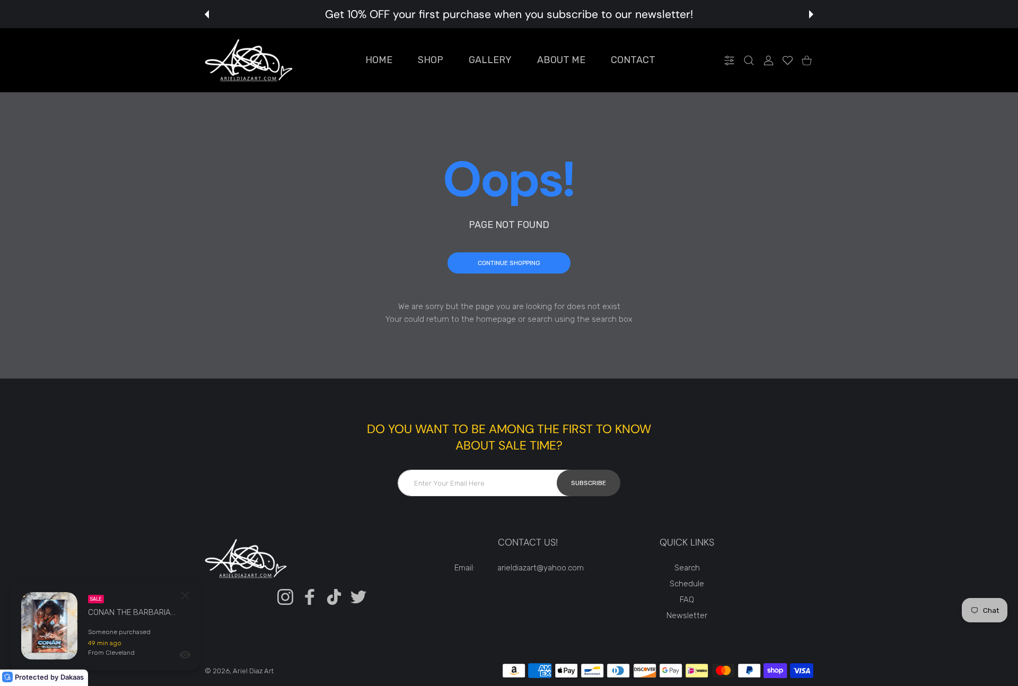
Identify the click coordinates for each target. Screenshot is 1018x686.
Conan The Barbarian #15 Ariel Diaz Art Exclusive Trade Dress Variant (133, 612)
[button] (207, 14)
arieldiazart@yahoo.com (540, 568)
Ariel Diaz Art (253, 671)
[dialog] (749, 60)
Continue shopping (509, 263)
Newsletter (686, 615)
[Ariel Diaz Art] (249, 60)
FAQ (687, 599)
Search (687, 568)
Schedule (687, 583)
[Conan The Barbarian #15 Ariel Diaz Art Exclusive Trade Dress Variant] (49, 625)
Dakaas (72, 677)
